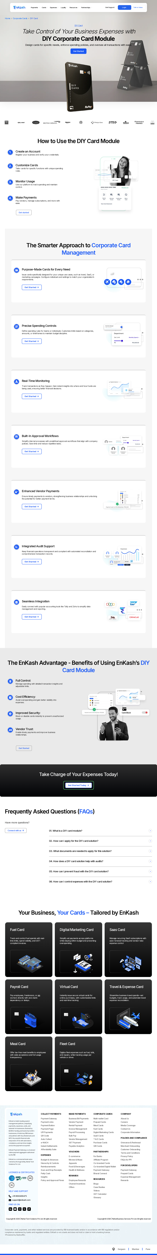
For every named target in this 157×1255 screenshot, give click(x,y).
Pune (148, 1249)
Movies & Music (75, 1159)
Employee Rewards (77, 1180)
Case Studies (99, 1187)
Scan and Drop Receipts (51, 1170)
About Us (125, 1118)
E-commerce (74, 1156)
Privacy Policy (127, 1156)
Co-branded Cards (101, 1163)
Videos (96, 1190)
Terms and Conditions (130, 1153)
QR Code (45, 1135)
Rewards (124, 1180)
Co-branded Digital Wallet (104, 1166)
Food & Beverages (77, 1166)
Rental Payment (75, 1125)
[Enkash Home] (19, 7)
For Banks (97, 1156)
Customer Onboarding (130, 1149)
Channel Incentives (77, 1183)
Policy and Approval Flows (52, 1180)
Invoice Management (78, 1129)
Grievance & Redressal (131, 1142)
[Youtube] (15, 1209)
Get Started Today (77, 785)
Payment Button (48, 1125)
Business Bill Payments (79, 1118)
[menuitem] (35, 7)
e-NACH (44, 1142)
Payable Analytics (76, 1146)
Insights (44, 1177)
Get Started (78, 51)
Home (7, 18)
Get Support (109, 7)
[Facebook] (29, 1209)
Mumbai (135, 1249)
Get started (24, 212)
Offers (71, 1187)
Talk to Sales (138, 7)
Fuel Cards (98, 1129)
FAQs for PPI (126, 1159)
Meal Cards (98, 1125)
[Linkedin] (10, 1209)
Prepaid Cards (99, 1122)
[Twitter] (24, 1209)
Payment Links (47, 1122)
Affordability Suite (48, 1149)
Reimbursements (48, 1166)
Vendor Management (78, 1139)
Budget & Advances (49, 1159)
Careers (124, 1122)
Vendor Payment (76, 1122)
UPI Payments (47, 1132)
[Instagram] (19, 1209)
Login (124, 7)
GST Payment (75, 1142)
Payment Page (47, 1129)
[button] (100, 830)
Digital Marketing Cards (103, 1132)
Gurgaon (121, 1249)
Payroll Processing (77, 1132)
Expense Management (130, 1177)
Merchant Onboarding (130, 1146)
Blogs (95, 1183)
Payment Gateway (49, 1118)
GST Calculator (100, 1194)
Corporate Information (130, 1132)
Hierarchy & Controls (50, 1163)
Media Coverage (128, 1125)
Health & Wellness (76, 1170)
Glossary (97, 1197)
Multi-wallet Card (100, 1118)
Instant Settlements (49, 1146)
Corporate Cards (20, 18)
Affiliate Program (100, 1159)
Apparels (73, 1163)
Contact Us (125, 1129)
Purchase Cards (100, 1142)
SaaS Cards (98, 1135)
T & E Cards (98, 1139)
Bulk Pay (72, 1135)
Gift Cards (97, 1146)
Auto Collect (46, 1139)
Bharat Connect (100, 1173)
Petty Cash (45, 1173)
